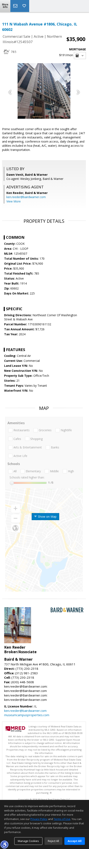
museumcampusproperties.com (26, 715)
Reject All (53, 841)
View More (13, 201)
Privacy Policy (38, 819)
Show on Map (47, 516)
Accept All (75, 841)
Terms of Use (62, 819)
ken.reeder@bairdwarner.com (26, 197)
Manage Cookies (28, 841)
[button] (4, 844)
